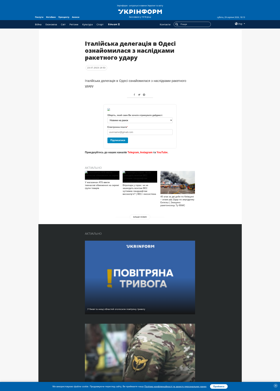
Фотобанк (51, 17)
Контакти (165, 24)
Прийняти (218, 386)
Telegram (133, 152)
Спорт (100, 24)
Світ (63, 24)
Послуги (39, 17)
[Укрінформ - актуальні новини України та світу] (140, 11)
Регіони (74, 24)
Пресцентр (63, 17)
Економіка (51, 24)
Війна (38, 24)
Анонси (75, 17)
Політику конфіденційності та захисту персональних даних (175, 386)
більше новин (140, 217)
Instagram (146, 152)
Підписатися (117, 140)
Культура (87, 24)
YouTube (162, 152)
